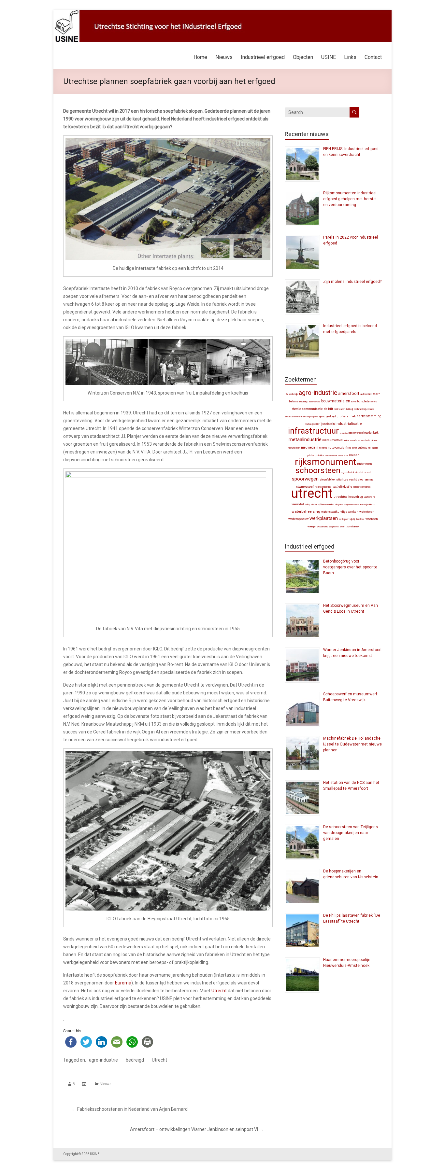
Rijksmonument (325, 461)
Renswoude (343, 455)
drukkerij (349, 409)
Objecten (303, 57)
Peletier (310, 455)
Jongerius (344, 433)
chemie (296, 409)
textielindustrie (342, 486)
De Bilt (328, 409)
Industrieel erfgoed (263, 57)
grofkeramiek (346, 416)
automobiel (365, 394)
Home (200, 57)
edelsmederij (360, 409)
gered (322, 416)
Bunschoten (363, 401)
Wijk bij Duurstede (357, 519)
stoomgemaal (366, 479)
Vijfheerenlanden (326, 504)
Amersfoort (348, 393)
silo (356, 472)
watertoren (367, 511)
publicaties (319, 455)
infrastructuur (313, 431)
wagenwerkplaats (351, 504)
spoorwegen (305, 479)
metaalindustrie (305, 439)
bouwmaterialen (335, 401)
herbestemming (369, 416)
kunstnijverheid (356, 432)
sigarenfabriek (347, 472)
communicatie (312, 409)
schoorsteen (317, 470)
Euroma (123, 982)
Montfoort (355, 440)
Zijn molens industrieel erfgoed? (352, 281)
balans (293, 401)
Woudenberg (322, 526)
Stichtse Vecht (346, 479)
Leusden (368, 432)
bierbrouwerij (314, 401)
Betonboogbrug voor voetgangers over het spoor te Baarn (350, 567)
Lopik (376, 432)
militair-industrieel (333, 440)
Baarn (376, 394)
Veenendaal (298, 504)
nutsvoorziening (339, 447)
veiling (307, 504)
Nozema (323, 448)
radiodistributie (331, 455)
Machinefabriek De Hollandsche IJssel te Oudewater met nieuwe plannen (352, 744)
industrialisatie (349, 423)
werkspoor (344, 519)
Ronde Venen (364, 464)
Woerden (372, 519)
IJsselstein (328, 423)
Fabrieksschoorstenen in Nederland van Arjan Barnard (130, 1109)
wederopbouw (298, 519)
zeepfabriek (334, 526)
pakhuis (375, 448)
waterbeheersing (306, 511)
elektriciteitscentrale (295, 416)
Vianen (314, 504)
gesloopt (331, 416)
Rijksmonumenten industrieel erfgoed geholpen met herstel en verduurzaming (350, 199)
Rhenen (354, 455)
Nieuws (224, 57)
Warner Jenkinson (367, 504)
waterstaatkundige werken (339, 511)
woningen (312, 526)
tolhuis (356, 487)
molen (346, 440)
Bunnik (353, 401)
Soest (368, 472)
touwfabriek (365, 487)
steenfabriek (327, 479)
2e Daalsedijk (292, 394)
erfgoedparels (312, 416)
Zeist (342, 526)
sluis (361, 472)
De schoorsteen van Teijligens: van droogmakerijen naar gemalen (351, 833)
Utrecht (219, 990)
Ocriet (354, 448)
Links (350, 57)
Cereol (374, 401)
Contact (373, 57)
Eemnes (370, 409)
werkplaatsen (323, 518)
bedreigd (135, 1060)
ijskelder (316, 424)
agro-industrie (103, 1060)
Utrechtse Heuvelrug (348, 496)
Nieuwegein (309, 447)
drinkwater (339, 409)
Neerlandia (365, 440)
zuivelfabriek (352, 526)
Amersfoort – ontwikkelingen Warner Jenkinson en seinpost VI (197, 1129)
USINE (328, 57)
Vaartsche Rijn (369, 497)
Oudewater (364, 447)
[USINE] (222, 13)
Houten (308, 424)
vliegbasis (339, 504)
